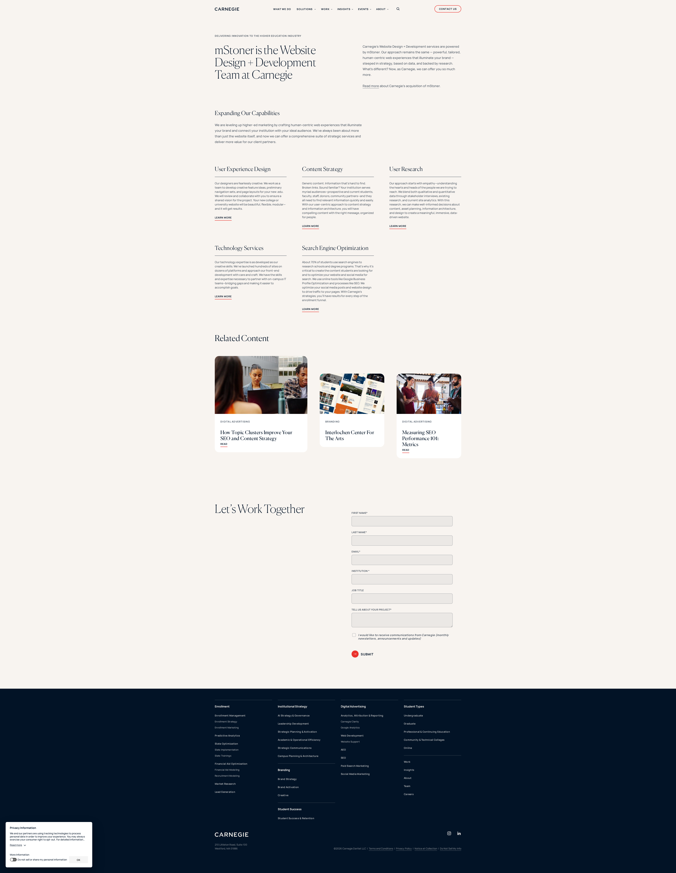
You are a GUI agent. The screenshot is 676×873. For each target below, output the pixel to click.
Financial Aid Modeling (227, 769)
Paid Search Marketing (355, 765)
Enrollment (222, 706)
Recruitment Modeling (227, 775)
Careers (409, 794)
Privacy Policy (404, 848)
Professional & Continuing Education (427, 731)
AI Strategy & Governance (293, 715)
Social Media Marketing (355, 774)
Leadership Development (293, 723)
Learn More (223, 217)
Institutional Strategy (292, 706)
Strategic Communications (295, 748)
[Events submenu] (370, 9)
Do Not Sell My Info (450, 848)
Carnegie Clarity (350, 721)
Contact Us (448, 9)
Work (407, 761)
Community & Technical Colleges (424, 739)
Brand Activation (288, 787)
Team (407, 786)
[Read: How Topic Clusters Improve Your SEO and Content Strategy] (261, 404)
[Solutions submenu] (315, 9)
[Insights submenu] (352, 9)
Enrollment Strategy (226, 721)
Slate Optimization (226, 743)
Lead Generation (225, 791)
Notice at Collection (426, 848)
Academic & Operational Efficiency (299, 739)
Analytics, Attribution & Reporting (362, 715)
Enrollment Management (230, 715)
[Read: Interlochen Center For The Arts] (352, 410)
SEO (343, 757)
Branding (332, 421)
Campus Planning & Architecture (298, 756)
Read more (371, 86)
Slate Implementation (227, 749)
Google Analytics (350, 727)
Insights (409, 770)
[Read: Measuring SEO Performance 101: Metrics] (429, 416)
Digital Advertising (235, 421)
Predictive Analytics (227, 735)
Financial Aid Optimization (231, 763)
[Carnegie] (227, 9)
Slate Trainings (223, 755)
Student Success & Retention (296, 818)
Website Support (350, 741)
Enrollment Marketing (227, 727)
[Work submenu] (332, 9)
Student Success (290, 809)
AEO (343, 749)
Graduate (409, 723)
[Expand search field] (398, 9)
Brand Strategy (287, 779)
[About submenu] (388, 9)
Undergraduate (413, 715)
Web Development (352, 735)
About (407, 778)
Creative (283, 795)
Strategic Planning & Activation (297, 731)
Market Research (225, 783)
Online (408, 748)
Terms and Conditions (381, 848)
